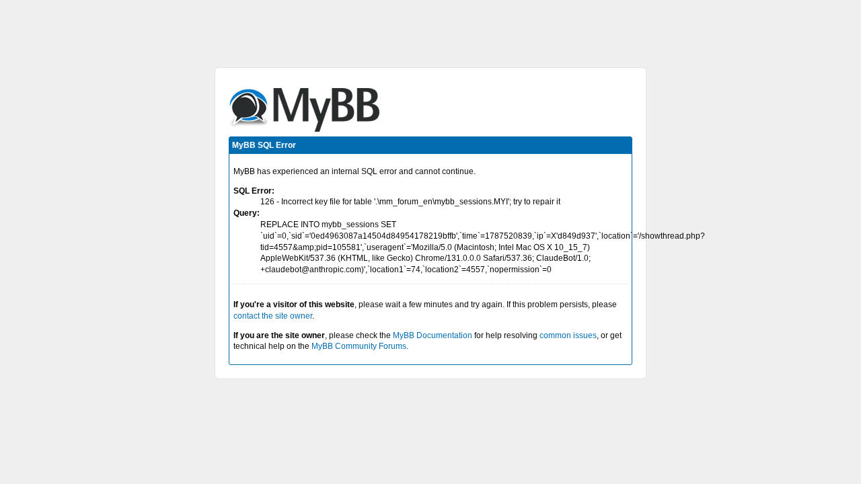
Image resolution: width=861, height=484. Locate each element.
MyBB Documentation (432, 335)
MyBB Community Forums (358, 346)
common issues (568, 335)
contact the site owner (272, 316)
